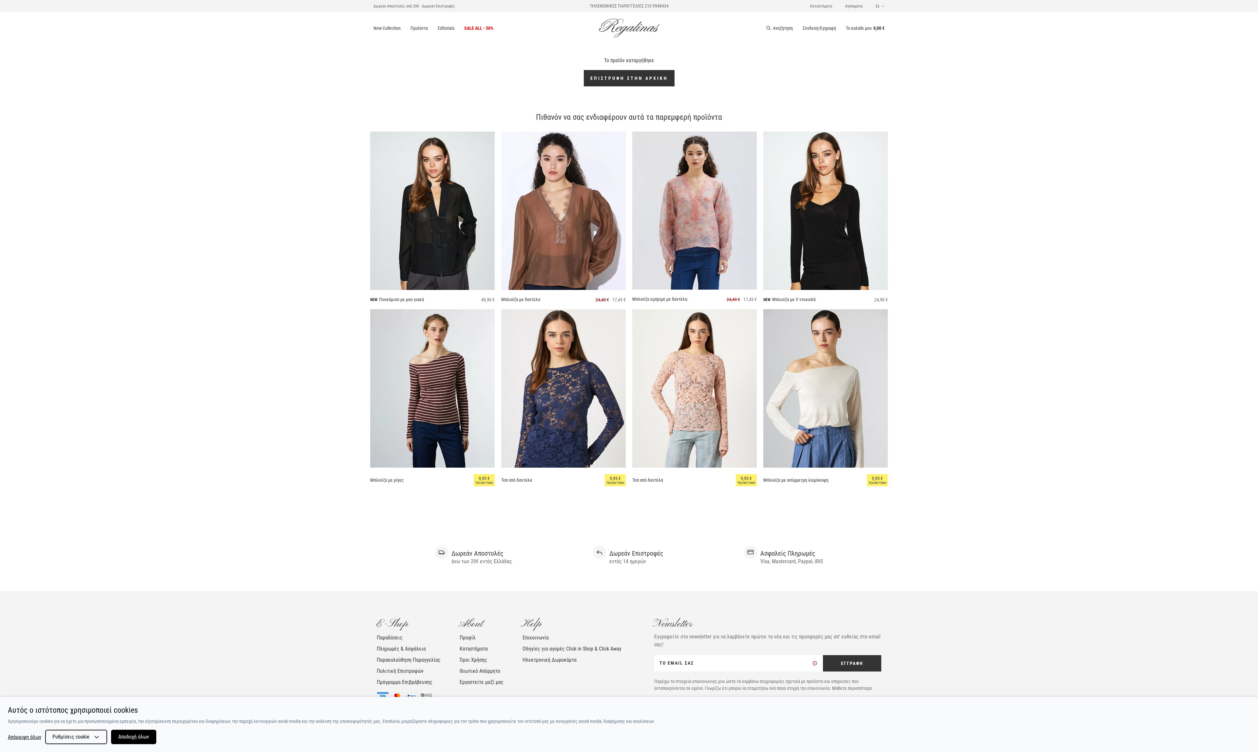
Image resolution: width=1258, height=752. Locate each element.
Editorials (446, 28)
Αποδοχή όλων (133, 737)
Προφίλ (468, 638)
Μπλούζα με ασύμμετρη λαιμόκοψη (796, 480)
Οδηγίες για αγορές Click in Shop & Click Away (572, 649)
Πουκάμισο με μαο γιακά (401, 299)
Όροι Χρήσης (473, 660)
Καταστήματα (821, 6)
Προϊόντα (419, 28)
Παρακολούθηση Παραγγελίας (409, 660)
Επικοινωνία (536, 638)
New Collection (387, 28)
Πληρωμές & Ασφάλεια (401, 649)
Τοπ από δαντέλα (516, 480)
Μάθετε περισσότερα (852, 688)
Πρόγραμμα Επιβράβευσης (404, 682)
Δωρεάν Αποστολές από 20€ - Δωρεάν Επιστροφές (414, 6)
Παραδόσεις (390, 638)
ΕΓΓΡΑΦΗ (852, 663)
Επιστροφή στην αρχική (629, 78)
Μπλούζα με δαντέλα (520, 299)
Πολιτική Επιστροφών (400, 671)
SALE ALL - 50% (478, 28)
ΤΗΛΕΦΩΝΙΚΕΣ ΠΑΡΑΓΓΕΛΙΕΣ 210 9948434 (629, 6)
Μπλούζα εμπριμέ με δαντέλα (659, 299)
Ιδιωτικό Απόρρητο (480, 671)
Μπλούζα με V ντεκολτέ (794, 299)
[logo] (629, 28)
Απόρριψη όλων (24, 737)
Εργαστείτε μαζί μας (482, 682)
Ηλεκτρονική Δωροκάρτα (550, 660)
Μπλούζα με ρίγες (387, 480)
